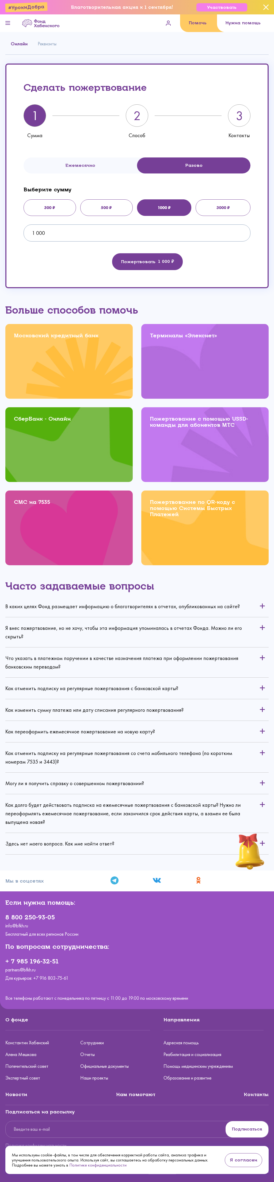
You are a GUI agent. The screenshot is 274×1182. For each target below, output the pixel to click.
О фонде (16, 1020)
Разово (194, 165)
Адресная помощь (181, 1043)
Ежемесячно (80, 165)
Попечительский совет (26, 1066)
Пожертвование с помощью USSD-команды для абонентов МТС (199, 422)
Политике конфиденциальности (98, 1165)
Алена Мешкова (20, 1054)
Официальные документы (104, 1066)
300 (47, 207)
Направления (181, 1020)
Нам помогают (135, 1094)
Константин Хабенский (27, 1043)
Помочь (198, 22)
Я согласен (243, 1160)
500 (104, 207)
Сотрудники (92, 1043)
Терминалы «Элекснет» (183, 336)
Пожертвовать (138, 261)
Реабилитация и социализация (192, 1054)
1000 (162, 207)
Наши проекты (94, 1078)
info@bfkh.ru (16, 926)
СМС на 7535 (32, 502)
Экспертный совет (22, 1078)
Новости (16, 1094)
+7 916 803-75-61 (50, 978)
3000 (221, 207)
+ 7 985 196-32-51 (32, 961)
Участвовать (222, 7)
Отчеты (87, 1054)
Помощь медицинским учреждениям (198, 1066)
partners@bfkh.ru (20, 970)
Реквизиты (47, 44)
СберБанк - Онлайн (42, 419)
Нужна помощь (243, 22)
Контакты (256, 1094)
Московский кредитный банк (56, 336)
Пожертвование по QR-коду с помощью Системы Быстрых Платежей (192, 508)
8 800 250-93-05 (30, 917)
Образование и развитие (187, 1078)
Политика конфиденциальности (35, 1145)
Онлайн (19, 44)
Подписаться (247, 1129)
